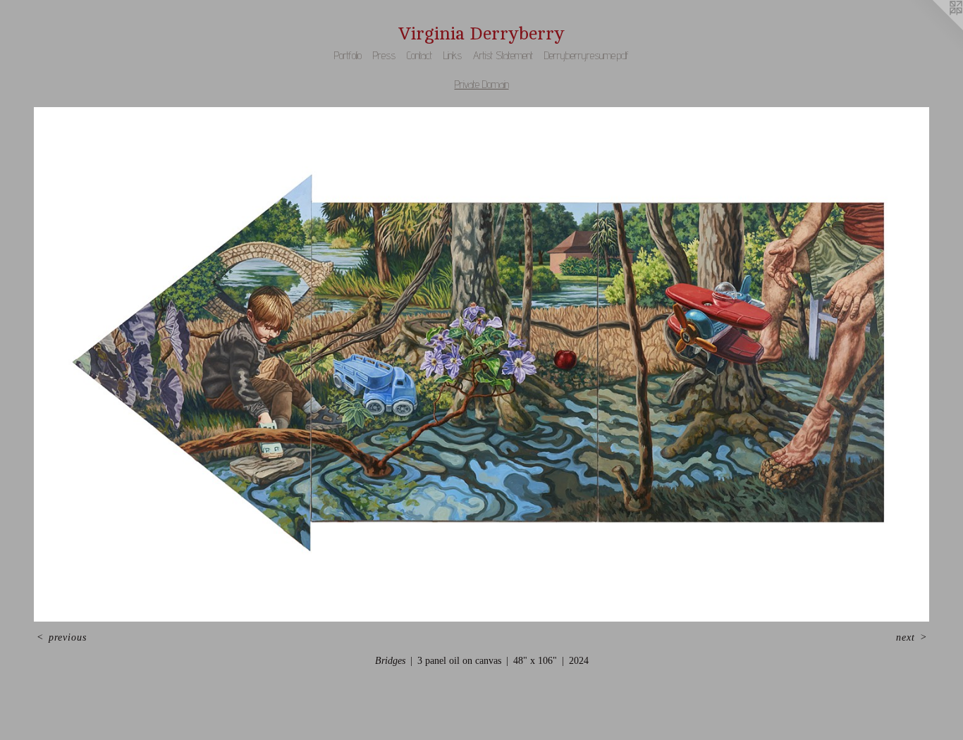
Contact (419, 55)
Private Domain (482, 84)
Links (452, 55)
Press (384, 55)
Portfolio (348, 55)
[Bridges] (481, 364)
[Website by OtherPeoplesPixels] (935, 28)
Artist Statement (503, 55)
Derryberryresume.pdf (586, 55)
